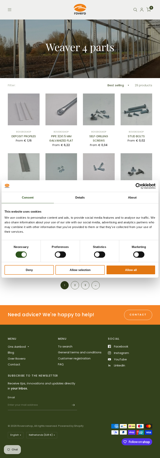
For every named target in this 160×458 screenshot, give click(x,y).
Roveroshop (23, 131)
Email (11, 397)
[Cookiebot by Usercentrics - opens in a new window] (138, 186)
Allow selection (80, 270)
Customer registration (74, 358)
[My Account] (142, 9)
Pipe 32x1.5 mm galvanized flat (61, 138)
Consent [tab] (28, 197)
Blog (11, 352)
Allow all (131, 270)
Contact (14, 364)
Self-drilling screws (98, 138)
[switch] (60, 254)
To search (65, 346)
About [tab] (132, 197)
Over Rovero (17, 358)
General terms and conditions (79, 352)
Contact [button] (138, 314)
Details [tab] (80, 197)
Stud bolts (136, 136)
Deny (29, 270)
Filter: (12, 85)
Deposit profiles (24, 136)
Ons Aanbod (17, 347)
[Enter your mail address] (73, 405)
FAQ (61, 364)
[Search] (135, 9)
